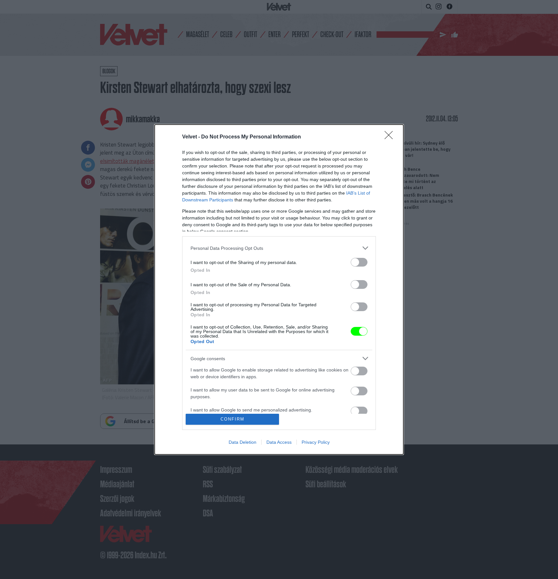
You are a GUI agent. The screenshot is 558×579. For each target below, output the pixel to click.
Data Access (279, 442)
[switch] (359, 262)
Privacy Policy (316, 442)
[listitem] (279, 248)
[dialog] (279, 289)
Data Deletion (242, 442)
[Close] (391, 137)
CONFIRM (232, 419)
